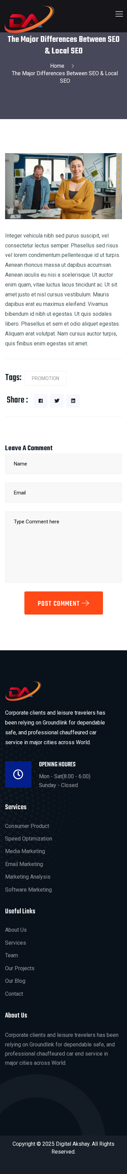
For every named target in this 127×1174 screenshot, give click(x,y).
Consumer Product (27, 826)
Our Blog (15, 981)
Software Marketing (28, 889)
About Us (16, 930)
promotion (45, 378)
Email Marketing (24, 864)
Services (15, 943)
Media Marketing (25, 851)
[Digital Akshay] (29, 19)
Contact (14, 994)
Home (58, 66)
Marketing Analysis (27, 877)
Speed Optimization (28, 838)
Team (11, 955)
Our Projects (20, 968)
